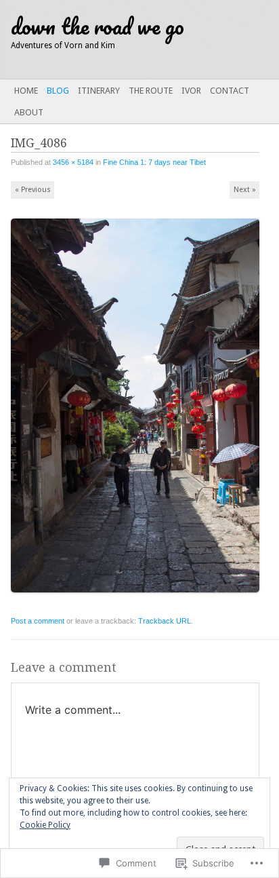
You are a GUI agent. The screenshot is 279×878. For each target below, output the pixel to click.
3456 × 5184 (73, 162)
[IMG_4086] (139, 598)
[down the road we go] (111, 39)
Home (26, 90)
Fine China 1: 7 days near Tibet (154, 162)
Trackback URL (164, 621)
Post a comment (37, 621)
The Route (151, 90)
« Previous (33, 189)
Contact (229, 90)
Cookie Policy (45, 825)
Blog (58, 90)
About (28, 112)
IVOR (191, 90)
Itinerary (99, 90)
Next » (245, 189)
